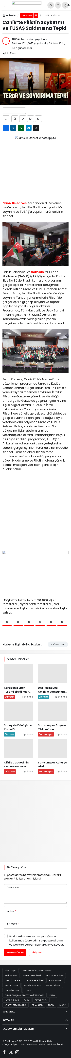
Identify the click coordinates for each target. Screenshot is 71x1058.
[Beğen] (6, 118)
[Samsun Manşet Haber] (26, 5)
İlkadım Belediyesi (55, 975)
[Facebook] (4, 1052)
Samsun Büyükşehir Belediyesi (36, 970)
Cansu (16, 39)
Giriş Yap (36, 952)
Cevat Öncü (41, 1000)
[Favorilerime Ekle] (14, 118)
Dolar (28, 990)
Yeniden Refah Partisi (15, 1005)
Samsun (37, 272)
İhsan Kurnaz (56, 980)
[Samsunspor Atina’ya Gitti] (52, 756)
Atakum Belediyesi (31, 975)
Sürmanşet (10, 970)
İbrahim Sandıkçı (32, 985)
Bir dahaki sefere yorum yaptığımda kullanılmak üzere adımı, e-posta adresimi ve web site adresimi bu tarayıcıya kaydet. (36, 941)
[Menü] (5, 5)
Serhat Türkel (53, 985)
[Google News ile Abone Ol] (14, 110)
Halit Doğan (11, 975)
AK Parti (18, 980)
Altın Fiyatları (12, 990)
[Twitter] (11, 1052)
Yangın (62, 1005)
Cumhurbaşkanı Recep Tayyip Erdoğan (24, 995)
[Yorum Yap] (22, 118)
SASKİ (27, 1000)
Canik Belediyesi (14, 203)
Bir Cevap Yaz (16, 867)
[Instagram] (17, 1052)
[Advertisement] (35, 169)
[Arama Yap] (50, 5)
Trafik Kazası (11, 985)
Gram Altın (37, 1005)
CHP (7, 980)
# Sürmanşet (57, 644)
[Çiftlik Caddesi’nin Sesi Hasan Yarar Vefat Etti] (18, 756)
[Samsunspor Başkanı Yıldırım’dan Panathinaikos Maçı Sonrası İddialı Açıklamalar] (52, 718)
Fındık (51, 1005)
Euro (52, 995)
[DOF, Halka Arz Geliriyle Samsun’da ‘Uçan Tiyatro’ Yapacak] (52, 681)
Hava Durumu (12, 1000)
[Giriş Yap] (58, 5)
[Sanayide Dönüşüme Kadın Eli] (18, 718)
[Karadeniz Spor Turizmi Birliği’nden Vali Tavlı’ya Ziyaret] (18, 681)
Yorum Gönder (15, 952)
